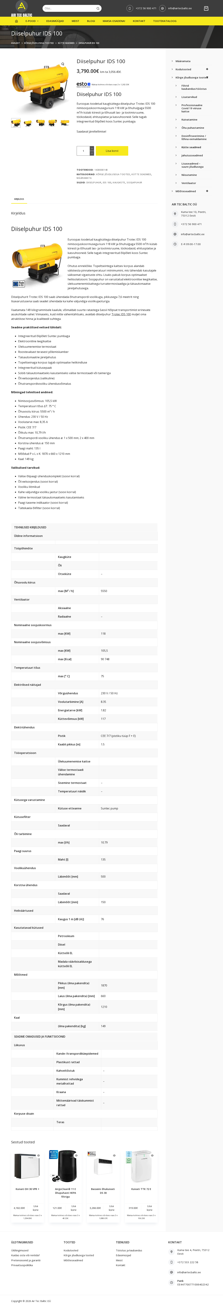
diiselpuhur (93, 182)
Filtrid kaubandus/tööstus (194, 87)
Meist (75, 21)
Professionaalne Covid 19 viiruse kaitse (192, 108)
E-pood (31, 21)
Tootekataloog (164, 21)
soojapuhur (134, 182)
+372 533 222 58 (187, 1262)
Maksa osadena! (114, 21)
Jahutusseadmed (192, 155)
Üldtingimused (19, 1250)
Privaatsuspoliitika (22, 1265)
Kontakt (139, 21)
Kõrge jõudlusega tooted (113, 174)
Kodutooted (183, 69)
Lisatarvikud (189, 97)
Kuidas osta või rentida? (25, 1255)
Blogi (91, 21)
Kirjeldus (19, 199)
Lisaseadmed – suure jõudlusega (192, 165)
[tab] (19, 199)
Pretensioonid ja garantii (25, 1260)
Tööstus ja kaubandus (129, 1250)
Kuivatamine (189, 119)
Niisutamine (189, 175)
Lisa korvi (112, 151)
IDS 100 (107, 182)
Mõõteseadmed (186, 191)
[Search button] (98, 8)
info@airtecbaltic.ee (180, 8)
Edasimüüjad (55, 21)
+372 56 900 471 (146, 8)
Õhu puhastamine (193, 127)
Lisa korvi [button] (35, 1208)
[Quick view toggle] (38, 1155)
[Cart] (206, 8)
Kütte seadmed (141, 174)
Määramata (84, 177)
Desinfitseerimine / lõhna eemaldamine (194, 137)
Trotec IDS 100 (121, 314)
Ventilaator (189, 183)
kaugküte (119, 182)
